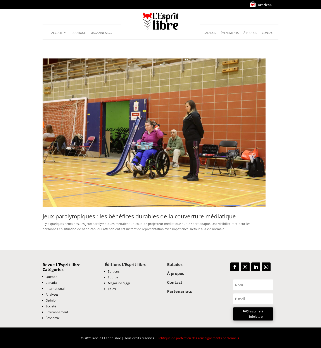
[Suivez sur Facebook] (234, 266)
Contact (268, 33)
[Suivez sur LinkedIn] (255, 266)
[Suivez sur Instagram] (266, 266)
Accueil (56, 33)
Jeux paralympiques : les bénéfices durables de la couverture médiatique (139, 216)
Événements (230, 33)
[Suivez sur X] (245, 266)
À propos (250, 33)
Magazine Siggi (101, 33)
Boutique (79, 33)
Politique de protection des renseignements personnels (198, 338)
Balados (210, 33)
